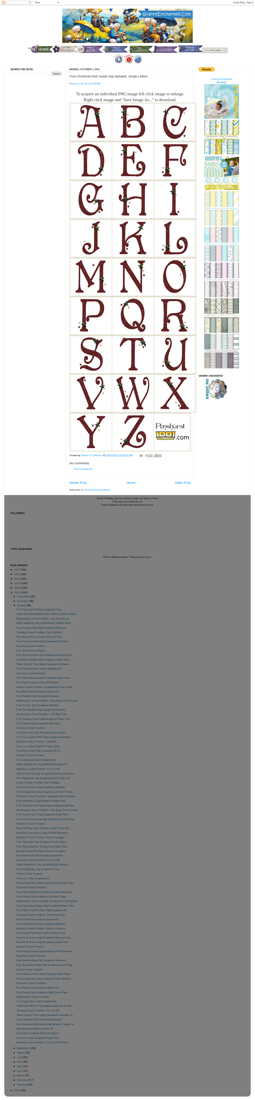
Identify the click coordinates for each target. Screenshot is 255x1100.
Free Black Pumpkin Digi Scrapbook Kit (37, 691)
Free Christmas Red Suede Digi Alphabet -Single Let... (46, 1024)
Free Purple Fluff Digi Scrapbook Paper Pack (41, 933)
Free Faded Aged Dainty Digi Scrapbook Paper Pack (45, 905)
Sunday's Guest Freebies (30, 755)
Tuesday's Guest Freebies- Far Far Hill (37, 1010)
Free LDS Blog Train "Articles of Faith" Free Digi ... (44, 828)
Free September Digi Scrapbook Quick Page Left (43, 778)
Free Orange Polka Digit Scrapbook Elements (41, 628)
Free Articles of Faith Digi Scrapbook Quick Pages (43, 974)
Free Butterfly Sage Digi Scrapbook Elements (41, 960)
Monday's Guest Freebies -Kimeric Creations (41, 928)
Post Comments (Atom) (97, 490)
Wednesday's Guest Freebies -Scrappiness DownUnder (47, 901)
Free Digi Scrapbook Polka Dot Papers (37, 682)
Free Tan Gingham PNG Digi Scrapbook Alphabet (43, 737)
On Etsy (221, 82)
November (23, 601)
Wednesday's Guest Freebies (32, 997)
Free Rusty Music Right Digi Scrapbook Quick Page (44, 965)
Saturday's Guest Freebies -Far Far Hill (38, 769)
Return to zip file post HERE (85, 83)
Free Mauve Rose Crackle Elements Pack (39, 637)
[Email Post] (140, 455)
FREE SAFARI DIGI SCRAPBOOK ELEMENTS (41, 764)
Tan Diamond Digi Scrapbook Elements (37, 723)
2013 (17, 588)
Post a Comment (83, 469)
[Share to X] (153, 455)
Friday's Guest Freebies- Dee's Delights (38, 782)
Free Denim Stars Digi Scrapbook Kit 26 (38, 750)
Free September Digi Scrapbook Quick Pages (41, 842)
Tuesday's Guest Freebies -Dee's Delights (39, 632)
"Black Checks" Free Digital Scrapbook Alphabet (42, 664)
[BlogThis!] (150, 455)
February (22, 1080)
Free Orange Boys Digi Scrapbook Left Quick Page (44, 792)
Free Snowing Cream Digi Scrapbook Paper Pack (43, 719)
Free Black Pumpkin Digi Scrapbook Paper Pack (42, 659)
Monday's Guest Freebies (30, 646)
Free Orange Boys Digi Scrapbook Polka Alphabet (43, 978)
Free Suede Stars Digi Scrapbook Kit (36, 1001)
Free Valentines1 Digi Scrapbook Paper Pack (41, 801)
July (19, 1057)
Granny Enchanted (221, 79)
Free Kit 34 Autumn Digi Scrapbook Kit (37, 919)
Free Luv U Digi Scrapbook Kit (32, 878)
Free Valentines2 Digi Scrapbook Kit (36, 760)
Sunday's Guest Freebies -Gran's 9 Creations (41, 851)
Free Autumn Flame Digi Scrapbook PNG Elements (44, 951)
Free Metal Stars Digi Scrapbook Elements (39, 855)
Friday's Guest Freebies (29, 873)
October (22, 605)
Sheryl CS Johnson (92, 455)
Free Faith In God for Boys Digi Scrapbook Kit (41, 910)
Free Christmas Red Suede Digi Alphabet (38, 668)
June (20, 1062)
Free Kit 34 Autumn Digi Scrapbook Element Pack (43, 937)
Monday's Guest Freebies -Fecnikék (36, 741)
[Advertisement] (24, 136)
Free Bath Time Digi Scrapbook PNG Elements (41, 833)
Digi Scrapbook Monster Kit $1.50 (34, 1028)
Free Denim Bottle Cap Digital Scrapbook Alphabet (44, 892)
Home (130, 483)
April (20, 1071)
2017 (17, 569)
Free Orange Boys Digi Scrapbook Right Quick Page (45, 883)
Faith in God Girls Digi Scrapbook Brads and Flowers (45, 773)
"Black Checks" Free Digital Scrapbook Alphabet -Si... (45, 1015)
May (19, 1066)
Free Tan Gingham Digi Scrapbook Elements (40, 709)
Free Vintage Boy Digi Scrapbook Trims (38, 869)
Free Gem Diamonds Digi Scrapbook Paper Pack (43, 678)
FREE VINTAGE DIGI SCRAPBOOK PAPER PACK (43, 623)
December (23, 596)
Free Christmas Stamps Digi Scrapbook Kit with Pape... (46, 819)
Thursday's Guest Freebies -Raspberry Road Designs (45, 796)
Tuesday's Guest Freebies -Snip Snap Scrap (40, 914)
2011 (17, 1090)
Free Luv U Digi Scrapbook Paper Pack (37, 746)
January (22, 1084)
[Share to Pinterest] (160, 455)
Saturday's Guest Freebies (31, 673)
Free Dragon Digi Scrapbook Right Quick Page (41, 992)
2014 (17, 583)
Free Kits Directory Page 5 (30, 650)
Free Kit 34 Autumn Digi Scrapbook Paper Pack (42, 942)
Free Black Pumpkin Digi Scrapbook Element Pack (43, 655)
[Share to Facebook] (157, 455)
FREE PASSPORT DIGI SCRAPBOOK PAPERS (42, 864)
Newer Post (78, 483)
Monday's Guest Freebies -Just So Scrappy (40, 837)
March (21, 1075)
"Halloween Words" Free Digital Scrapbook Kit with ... (45, 1006)
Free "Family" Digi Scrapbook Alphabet (37, 705)
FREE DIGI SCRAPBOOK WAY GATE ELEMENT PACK (46, 614)
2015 (17, 579)
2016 (17, 574)
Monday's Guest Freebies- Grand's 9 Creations (42, 1042)
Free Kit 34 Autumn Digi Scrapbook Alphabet (40, 787)
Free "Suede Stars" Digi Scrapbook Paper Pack (42, 814)
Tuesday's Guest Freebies (30, 728)
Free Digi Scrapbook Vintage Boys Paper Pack (41, 846)
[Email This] (147, 455)
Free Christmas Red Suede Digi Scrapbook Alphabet (45, 805)
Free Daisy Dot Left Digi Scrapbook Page (38, 609)
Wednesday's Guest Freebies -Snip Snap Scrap (42, 618)
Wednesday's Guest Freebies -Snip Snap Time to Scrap (47, 700)
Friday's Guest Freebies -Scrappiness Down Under (44, 687)
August (21, 1052)
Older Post (183, 483)
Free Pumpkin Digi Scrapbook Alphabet (37, 696)
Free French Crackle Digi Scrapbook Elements (41, 641)
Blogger (147, 557)
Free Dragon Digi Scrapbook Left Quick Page (41, 896)
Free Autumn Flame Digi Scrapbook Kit (37, 987)
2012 (17, 592)
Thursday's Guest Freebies (31, 887)
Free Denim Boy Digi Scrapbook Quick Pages (41, 732)
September (23, 1048)
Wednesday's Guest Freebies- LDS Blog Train (41, 714)
